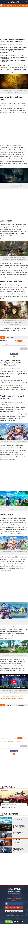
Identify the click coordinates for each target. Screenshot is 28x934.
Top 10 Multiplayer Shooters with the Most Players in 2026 (18, 841)
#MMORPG (21, 705)
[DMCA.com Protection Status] (14, 923)
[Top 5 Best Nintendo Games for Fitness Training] (6, 820)
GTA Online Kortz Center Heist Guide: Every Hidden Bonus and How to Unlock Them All (19, 827)
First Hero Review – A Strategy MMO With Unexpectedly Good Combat (13, 61)
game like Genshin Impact (7, 457)
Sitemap (14, 900)
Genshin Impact (5, 385)
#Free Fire (17, 5)
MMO (2, 67)
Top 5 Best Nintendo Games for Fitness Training (19, 818)
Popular (25, 340)
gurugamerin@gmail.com (14, 893)
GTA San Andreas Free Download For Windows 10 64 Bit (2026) (12, 806)
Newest (19, 340)
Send (23, 348)
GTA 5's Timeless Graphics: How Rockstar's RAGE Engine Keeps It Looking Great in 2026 (19, 848)
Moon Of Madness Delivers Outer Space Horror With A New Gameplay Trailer (14, 58)
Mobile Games (16, 368)
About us (14, 897)
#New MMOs (10, 337)
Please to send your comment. (11, 344)
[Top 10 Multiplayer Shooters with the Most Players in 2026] (6, 842)
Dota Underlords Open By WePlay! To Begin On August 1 (13, 55)
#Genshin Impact (12, 705)
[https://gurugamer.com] (14, 888)
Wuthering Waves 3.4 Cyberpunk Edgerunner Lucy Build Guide (18, 834)
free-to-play (8, 234)
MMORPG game (6, 405)
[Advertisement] (14, 22)
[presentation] (6, 337)
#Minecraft (6, 5)
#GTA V (12, 5)
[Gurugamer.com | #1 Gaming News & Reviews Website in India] (14, 2)
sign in (7, 344)
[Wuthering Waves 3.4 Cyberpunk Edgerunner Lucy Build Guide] (6, 834)
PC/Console (18, 44)
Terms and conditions (14, 899)
